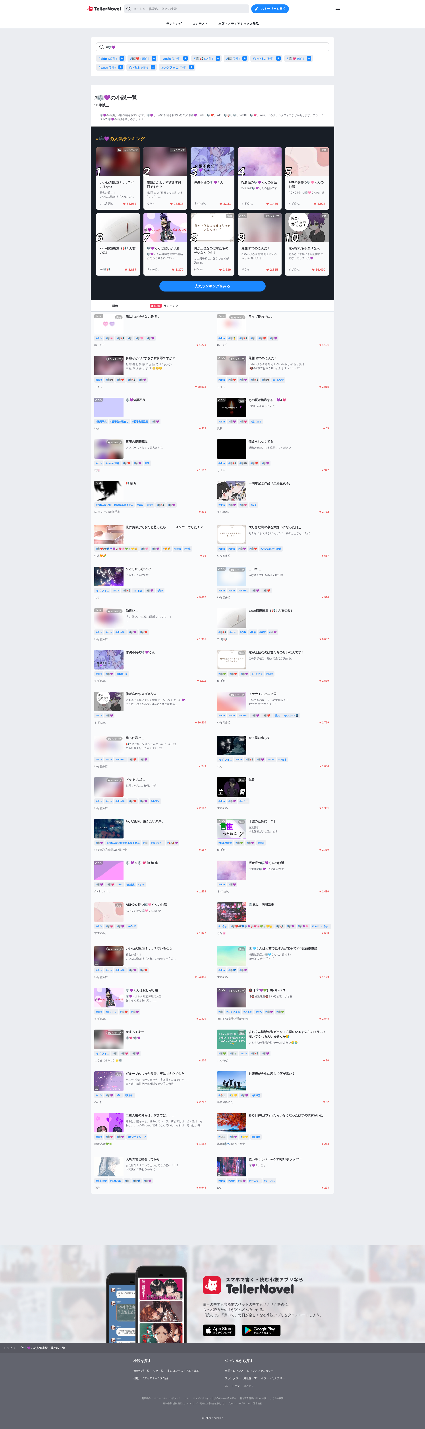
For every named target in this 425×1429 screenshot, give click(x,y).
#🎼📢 (203, 58)
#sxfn (171, 58)
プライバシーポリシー (239, 1403)
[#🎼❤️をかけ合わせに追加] (155, 58)
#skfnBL (263, 58)
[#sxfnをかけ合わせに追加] (186, 58)
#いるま (138, 67)
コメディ (248, 1385)
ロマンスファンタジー (260, 1370)
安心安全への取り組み (225, 1398)
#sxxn (107, 67)
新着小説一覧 (141, 1370)
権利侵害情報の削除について (177, 1403)
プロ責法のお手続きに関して (209, 1403)
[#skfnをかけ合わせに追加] (123, 58)
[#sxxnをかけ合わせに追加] (121, 67)
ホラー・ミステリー (273, 1378)
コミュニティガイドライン (197, 1398)
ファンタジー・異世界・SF (241, 1378)
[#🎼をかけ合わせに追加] (245, 58)
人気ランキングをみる (212, 286)
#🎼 (233, 58)
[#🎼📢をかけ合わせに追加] (219, 58)
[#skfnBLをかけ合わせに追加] (279, 58)
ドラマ (236, 1385)
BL (226, 1385)
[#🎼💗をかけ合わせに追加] (310, 58)
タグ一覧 (158, 1370)
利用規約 (146, 1398)
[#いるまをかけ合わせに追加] (154, 67)
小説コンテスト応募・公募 (183, 1370)
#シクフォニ (174, 67)
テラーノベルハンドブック (167, 1398)
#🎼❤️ (139, 58)
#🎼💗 (295, 58)
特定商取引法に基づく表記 (253, 1398)
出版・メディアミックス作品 (150, 1378)
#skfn (108, 58)
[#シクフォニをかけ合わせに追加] (192, 67)
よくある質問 (276, 1398)
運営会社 (257, 1403)
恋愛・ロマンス (234, 1370)
